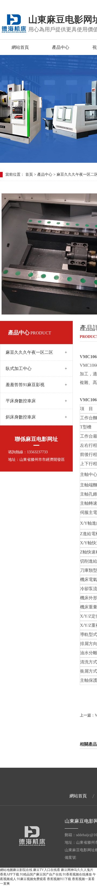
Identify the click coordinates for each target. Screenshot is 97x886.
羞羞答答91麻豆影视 (36, 384)
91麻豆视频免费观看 (31, 879)
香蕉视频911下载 (59, 879)
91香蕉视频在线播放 (77, 874)
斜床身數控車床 (36, 417)
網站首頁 (20, 47)
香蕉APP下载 (9, 874)
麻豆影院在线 (22, 870)
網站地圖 (6, 870)
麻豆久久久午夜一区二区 (36, 352)
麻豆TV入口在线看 (46, 870)
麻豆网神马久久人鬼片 (77, 870)
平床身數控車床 (36, 401)
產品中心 (60, 47)
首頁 (29, 174)
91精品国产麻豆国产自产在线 (41, 874)
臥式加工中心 (36, 368)
